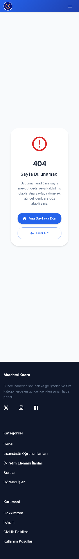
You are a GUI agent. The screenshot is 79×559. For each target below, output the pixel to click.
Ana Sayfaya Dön (42, 218)
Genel (8, 444)
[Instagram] (23, 410)
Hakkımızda (13, 513)
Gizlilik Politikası (16, 532)
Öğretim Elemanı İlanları (23, 463)
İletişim (9, 522)
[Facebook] (38, 410)
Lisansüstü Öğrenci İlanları (26, 453)
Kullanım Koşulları (18, 541)
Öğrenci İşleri (14, 482)
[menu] (70, 6)
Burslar (10, 472)
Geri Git (42, 233)
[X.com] (8, 410)
